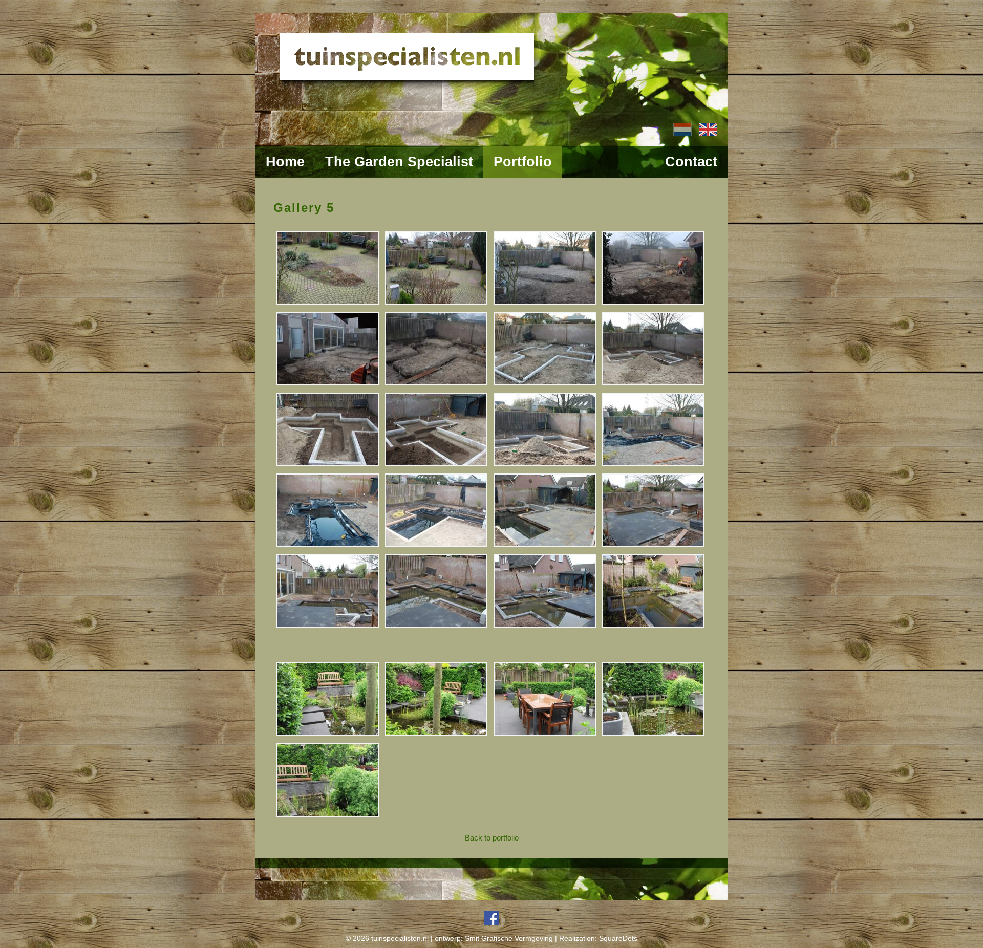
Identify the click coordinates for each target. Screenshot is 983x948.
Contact (691, 161)
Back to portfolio (492, 837)
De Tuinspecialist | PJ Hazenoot (491, 58)
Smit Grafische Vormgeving (510, 938)
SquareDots (618, 938)
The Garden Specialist (399, 161)
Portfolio (523, 161)
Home (285, 161)
